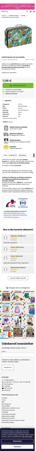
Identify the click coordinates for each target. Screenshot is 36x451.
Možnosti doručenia (11, 93)
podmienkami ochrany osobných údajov (16, 361)
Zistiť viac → (16, 217)
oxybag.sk (7, 386)
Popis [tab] (5, 155)
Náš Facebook (8, 384)
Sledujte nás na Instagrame (19, 288)
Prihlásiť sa (7, 367)
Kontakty (4, 398)
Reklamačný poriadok (8, 416)
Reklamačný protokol (8, 418)
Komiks (20, 108)
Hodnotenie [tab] (22, 155)
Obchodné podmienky (8, 414)
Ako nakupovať (6, 404)
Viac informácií (27, 437)
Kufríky (20, 104)
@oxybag (7, 390)
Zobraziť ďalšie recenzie (18, 278)
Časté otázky (6, 406)
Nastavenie (17, 441)
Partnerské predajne (8, 422)
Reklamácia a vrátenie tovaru (11, 408)
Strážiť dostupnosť (19, 85)
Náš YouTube (8, 388)
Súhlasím (17, 447)
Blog (3, 402)
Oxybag (10, 122)
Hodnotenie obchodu (8, 410)
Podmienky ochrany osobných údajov (13, 420)
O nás (3, 400)
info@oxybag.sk (9, 380)
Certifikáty (5, 412)
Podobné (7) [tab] (13, 155)
